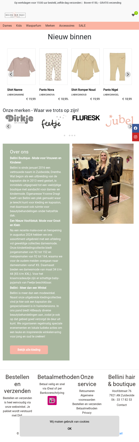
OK (69, 428)
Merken (50, 25)
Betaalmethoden (86, 408)
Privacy (87, 412)
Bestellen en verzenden (87, 404)
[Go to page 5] (74, 135)
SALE (82, 25)
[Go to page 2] (71, 99)
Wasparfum (33, 25)
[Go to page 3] (69, 135)
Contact (122, 405)
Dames (7, 25)
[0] (133, 15)
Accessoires (66, 25)
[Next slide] (128, 74)
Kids (19, 25)
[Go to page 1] (68, 99)
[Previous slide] (11, 74)
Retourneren (87, 391)
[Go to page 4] (72, 135)
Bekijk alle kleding (29, 349)
